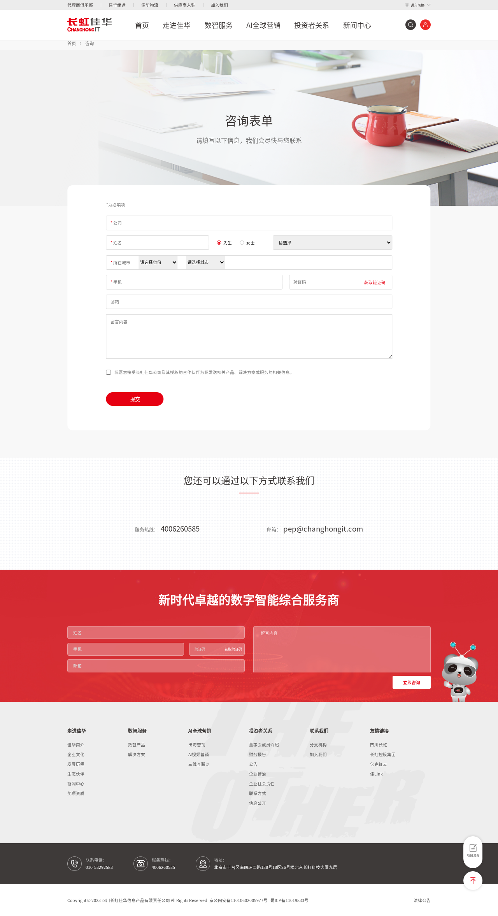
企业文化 (75, 754)
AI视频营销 (198, 754)
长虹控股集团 (383, 754)
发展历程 (75, 764)
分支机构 (318, 745)
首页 (142, 25)
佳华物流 (149, 5)
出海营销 (196, 745)
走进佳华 (177, 25)
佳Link (376, 774)
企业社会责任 (262, 783)
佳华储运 (117, 5)
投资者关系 (311, 25)
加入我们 (219, 5)
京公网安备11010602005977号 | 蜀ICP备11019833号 (259, 900)
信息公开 (257, 803)
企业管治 (257, 774)
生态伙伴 (75, 774)
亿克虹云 (378, 764)
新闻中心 (357, 25)
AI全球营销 (263, 25)
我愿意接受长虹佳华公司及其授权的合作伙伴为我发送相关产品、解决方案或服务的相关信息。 (204, 372)
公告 (253, 764)
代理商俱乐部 (80, 5)
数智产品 (136, 745)
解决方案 (136, 754)
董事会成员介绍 (264, 745)
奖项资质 (75, 793)
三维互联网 (199, 764)
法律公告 (422, 900)
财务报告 (257, 754)
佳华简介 (75, 745)
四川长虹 (378, 745)
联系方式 (257, 793)
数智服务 (219, 25)
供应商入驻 (184, 5)
